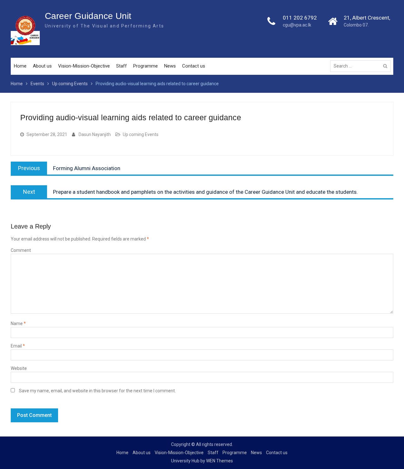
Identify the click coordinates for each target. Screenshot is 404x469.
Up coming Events (140, 134)
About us (42, 66)
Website (19, 368)
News (170, 66)
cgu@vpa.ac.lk (297, 24)
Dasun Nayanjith (95, 134)
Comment (21, 250)
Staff (121, 66)
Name (18, 323)
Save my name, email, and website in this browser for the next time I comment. (97, 390)
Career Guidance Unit (88, 16)
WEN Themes (219, 460)
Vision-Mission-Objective (84, 66)
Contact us (193, 66)
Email (18, 345)
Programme (145, 66)
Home (20, 66)
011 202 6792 (300, 18)
